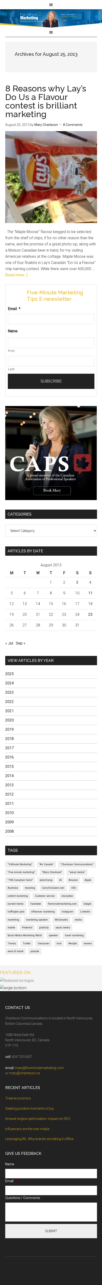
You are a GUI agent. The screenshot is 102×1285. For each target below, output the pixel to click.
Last (11, 369)
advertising (46, 880)
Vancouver (44, 943)
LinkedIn (85, 911)
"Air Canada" (46, 864)
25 (90, 614)
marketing (13, 919)
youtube (34, 951)
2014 (9, 776)
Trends (12, 943)
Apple (88, 880)
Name (13, 331)
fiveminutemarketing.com (62, 903)
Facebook (35, 903)
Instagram (67, 911)
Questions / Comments (22, 1198)
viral (58, 943)
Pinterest (27, 927)
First (11, 351)
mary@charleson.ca (24, 1073)
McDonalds (61, 919)
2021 (9, 711)
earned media (15, 903)
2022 (9, 701)
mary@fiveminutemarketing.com (39, 1068)
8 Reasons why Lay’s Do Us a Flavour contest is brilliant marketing (45, 101)
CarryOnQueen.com (53, 887)
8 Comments (73, 125)
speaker (53, 935)
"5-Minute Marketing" (20, 864)
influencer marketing (43, 911)
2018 (9, 738)
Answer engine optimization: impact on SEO (37, 1119)
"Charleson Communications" (76, 864)
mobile (11, 927)
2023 (9, 692)
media (78, 919)
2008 (9, 831)
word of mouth (15, 951)
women (88, 943)
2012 (9, 794)
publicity (44, 927)
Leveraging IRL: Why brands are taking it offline (39, 1139)
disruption (67, 896)
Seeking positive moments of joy (29, 1108)
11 (90, 593)
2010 (9, 813)
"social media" (77, 872)
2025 (9, 674)
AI (60, 880)
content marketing (18, 896)
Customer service (45, 896)
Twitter (27, 943)
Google (87, 903)
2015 (9, 766)
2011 (9, 803)
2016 (9, 757)
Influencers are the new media (27, 1129)
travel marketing (74, 935)
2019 (9, 729)
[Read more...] (16, 275)
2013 (9, 785)
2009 (9, 822)
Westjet (72, 943)
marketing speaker (37, 919)
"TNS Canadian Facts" (20, 880)
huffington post (16, 911)
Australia (13, 887)
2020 (9, 720)
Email (14, 308)
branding (30, 887)
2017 (9, 748)
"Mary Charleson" (52, 872)
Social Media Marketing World (25, 935)
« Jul (9, 643)
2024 (9, 683)
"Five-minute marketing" (21, 872)
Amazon (73, 880)
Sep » (20, 643)
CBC (73, 887)
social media (63, 927)
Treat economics (18, 1098)
